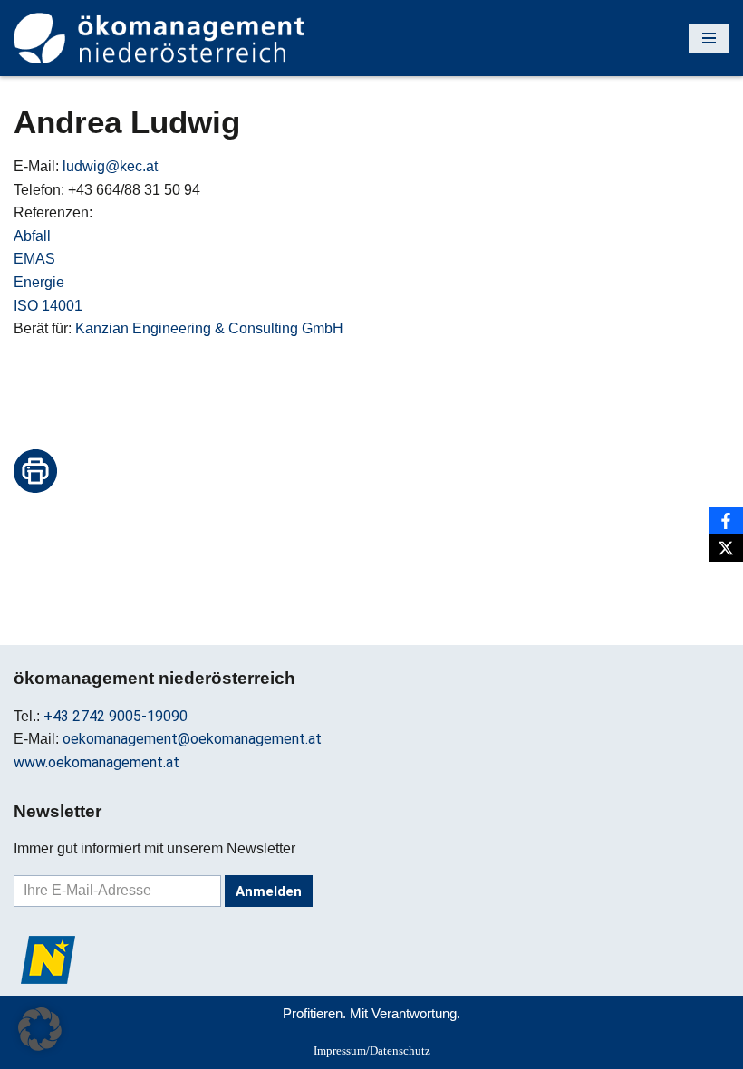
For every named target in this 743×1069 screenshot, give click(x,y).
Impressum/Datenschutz (372, 1051)
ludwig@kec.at (110, 166)
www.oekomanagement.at (96, 762)
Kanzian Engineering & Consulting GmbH (209, 328)
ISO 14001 (48, 305)
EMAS (34, 258)
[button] (40, 1029)
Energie (39, 282)
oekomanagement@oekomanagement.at (192, 738)
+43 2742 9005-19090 (115, 716)
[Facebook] (726, 520)
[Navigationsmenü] (709, 38)
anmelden (269, 891)
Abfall (32, 236)
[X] (726, 548)
